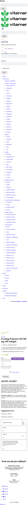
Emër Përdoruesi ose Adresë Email (9, 53)
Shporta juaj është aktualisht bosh (8, 44)
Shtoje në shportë (18, 358)
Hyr (5, 52)
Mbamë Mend (6, 68)
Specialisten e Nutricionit (21, 301)
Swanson (3, 336)
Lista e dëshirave (8, 48)
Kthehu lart (2, 504)
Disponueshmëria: (5, 332)
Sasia (2, 358)
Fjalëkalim (3, 61)
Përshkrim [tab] (5, 376)
